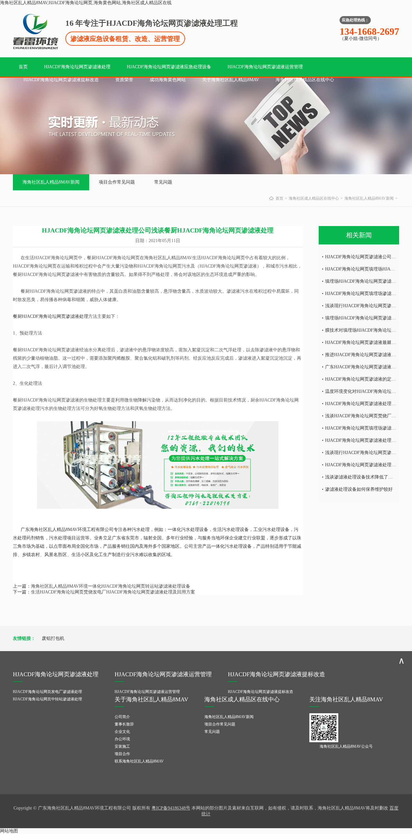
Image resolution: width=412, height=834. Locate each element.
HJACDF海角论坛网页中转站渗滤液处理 (47, 699)
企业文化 (122, 731)
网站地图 (9, 831)
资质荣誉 (124, 79)
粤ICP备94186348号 (171, 808)
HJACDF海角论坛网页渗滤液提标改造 (61, 79)
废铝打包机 (53, 638)
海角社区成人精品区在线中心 (305, 79)
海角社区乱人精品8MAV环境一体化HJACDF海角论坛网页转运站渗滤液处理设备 (110, 586)
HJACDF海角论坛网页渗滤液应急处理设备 (169, 66)
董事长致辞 (124, 724)
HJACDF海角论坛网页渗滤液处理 (77, 66)
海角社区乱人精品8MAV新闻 (51, 182)
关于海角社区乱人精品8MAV (230, 79)
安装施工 (122, 746)
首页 (23, 66)
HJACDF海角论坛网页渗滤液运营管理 (265, 66)
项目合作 (122, 754)
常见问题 (163, 182)
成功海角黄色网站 (168, 79)
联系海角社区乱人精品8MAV (139, 761)
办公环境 (122, 739)
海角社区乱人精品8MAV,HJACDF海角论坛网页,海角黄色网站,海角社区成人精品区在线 (86, 2)
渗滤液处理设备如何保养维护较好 (359, 489)
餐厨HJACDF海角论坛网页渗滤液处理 (50, 316)
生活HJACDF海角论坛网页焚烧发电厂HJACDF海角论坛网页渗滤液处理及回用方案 (113, 592)
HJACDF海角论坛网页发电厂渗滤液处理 (47, 691)
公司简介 (122, 717)
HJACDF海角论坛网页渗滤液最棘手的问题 (367, 342)
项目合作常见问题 (117, 182)
